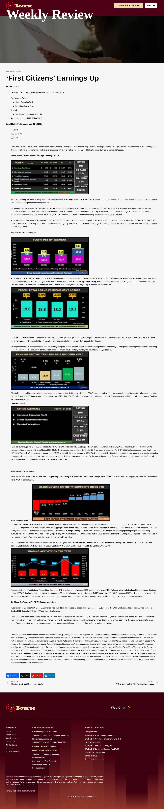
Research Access (13, 752)
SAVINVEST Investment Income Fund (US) (49, 742)
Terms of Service (28, 791)
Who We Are (11, 735)
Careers (9, 748)
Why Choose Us (12, 738)
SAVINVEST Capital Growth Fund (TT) (47, 754)
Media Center (11, 745)
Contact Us (10, 741)
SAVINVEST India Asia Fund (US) (98, 746)
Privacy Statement (13, 791)
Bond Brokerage (38, 768)
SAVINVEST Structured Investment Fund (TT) (50, 735)
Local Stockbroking (40, 758)
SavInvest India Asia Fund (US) (44, 761)
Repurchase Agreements (42, 739)
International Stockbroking (42, 764)
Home (8, 731)
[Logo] (19, 5)
